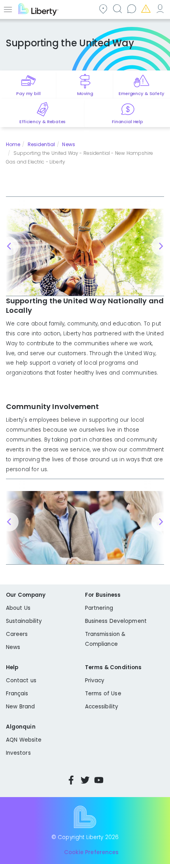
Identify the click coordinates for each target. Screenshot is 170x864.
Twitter (85, 780)
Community (103, 8)
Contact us (131, 8)
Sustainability (24, 621)
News (68, 144)
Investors (18, 753)
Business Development (116, 621)
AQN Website (24, 740)
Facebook (71, 780)
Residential (41, 144)
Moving (85, 93)
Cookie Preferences (91, 852)
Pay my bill (28, 93)
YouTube (99, 780)
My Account (160, 8)
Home (13, 144)
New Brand (20, 706)
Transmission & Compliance (105, 639)
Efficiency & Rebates (42, 121)
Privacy (94, 680)
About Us (18, 608)
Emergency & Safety (141, 93)
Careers (17, 634)
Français (17, 693)
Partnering (99, 608)
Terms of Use (103, 693)
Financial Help (127, 121)
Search (117, 8)
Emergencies (145, 8)
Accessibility (101, 706)
